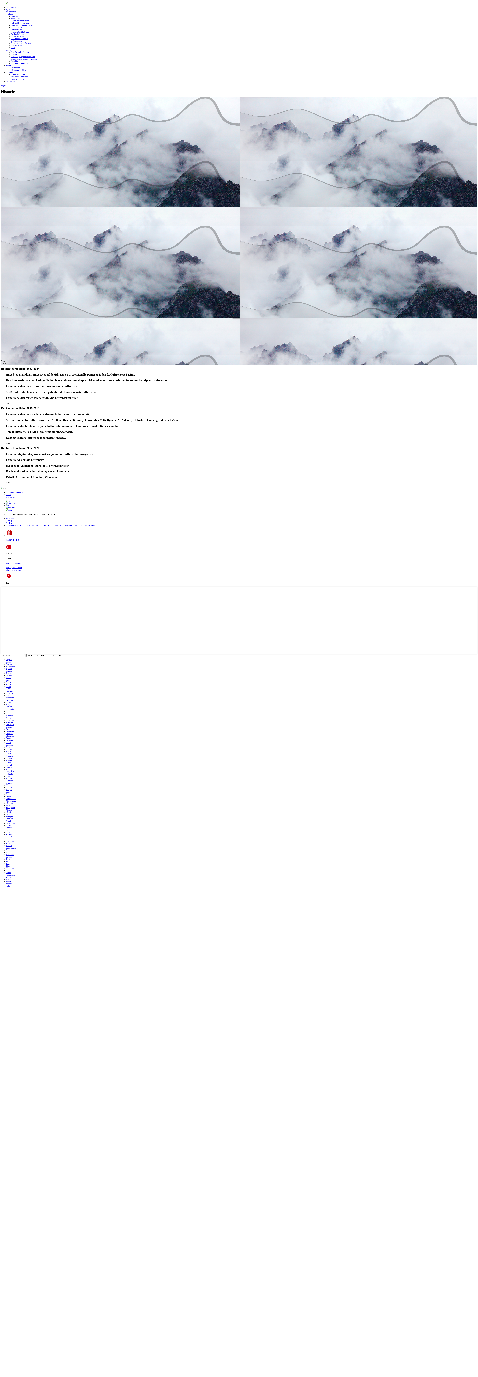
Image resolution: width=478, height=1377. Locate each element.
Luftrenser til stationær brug (22, 25)
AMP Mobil (10, 523)
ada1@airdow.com (13, 563)
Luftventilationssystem (20, 23)
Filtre (13, 48)
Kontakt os (10, 81)
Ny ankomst (11, 12)
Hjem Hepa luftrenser (55, 525)
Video (8, 65)
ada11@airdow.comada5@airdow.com (14, 569)
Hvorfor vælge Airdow (20, 52)
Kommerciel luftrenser (20, 21)
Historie (14, 54)
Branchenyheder (17, 79)
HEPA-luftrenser (17, 36)
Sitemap (9, 521)
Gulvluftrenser (16, 27)
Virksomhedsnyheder (19, 77)
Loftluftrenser (16, 30)
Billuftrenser (16, 18)
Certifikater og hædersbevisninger (24, 59)
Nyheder (9, 72)
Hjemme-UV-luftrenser (73, 525)
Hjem (8, 9)
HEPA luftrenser (90, 525)
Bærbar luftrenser (18, 34)
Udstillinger (15, 61)
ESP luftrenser (16, 45)
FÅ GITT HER (12, 540)
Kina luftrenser (25, 525)
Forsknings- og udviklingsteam (23, 57)
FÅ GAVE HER (12, 7)
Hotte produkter (12, 518)
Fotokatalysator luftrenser (21, 43)
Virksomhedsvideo (18, 70)
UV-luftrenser (16, 41)
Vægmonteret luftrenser (20, 32)
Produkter (10, 14)
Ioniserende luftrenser (19, 39)
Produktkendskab (18, 74)
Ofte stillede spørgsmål (20, 63)
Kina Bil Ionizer (12, 525)
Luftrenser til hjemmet (19, 16)
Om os (8, 50)
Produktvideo (16, 68)
